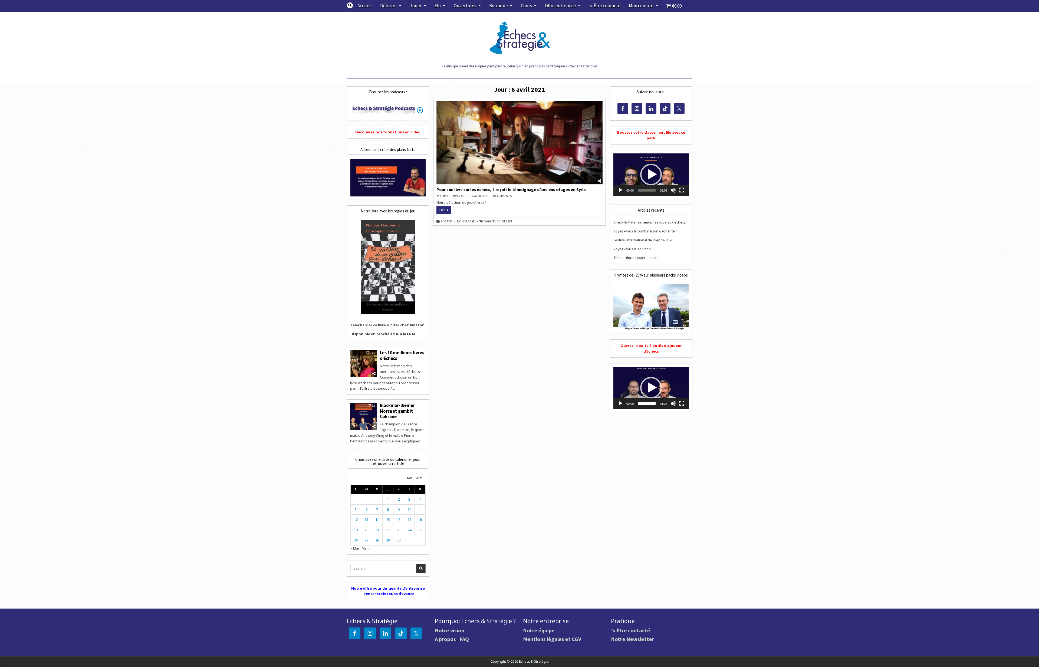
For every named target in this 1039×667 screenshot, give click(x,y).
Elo (438, 6)
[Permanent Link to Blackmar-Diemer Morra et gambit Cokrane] (363, 416)
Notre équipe (539, 630)
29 (388, 540)
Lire (445, 211)
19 (356, 529)
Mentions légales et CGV (552, 639)
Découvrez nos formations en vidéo (387, 132)
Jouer (416, 6)
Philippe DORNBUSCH (452, 196)
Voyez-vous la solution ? (633, 249)
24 (409, 529)
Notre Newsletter (632, 639)
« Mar (354, 548)
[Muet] (673, 190)
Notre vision (449, 630)
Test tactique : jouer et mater (636, 257)
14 (377, 519)
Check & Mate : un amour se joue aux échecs (649, 222)
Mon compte (641, 6)
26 (356, 540)
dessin (507, 221)
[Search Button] (350, 5)
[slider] (646, 190)
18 (420, 519)
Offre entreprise (560, 6)
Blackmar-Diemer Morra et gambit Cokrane (397, 410)
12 (356, 519)
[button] (651, 174)
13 (366, 519)
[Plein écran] (682, 190)
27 (366, 540)
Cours (526, 6)
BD (499, 221)
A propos (445, 639)
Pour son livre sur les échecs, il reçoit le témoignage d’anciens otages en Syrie (511, 189)
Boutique (498, 6)
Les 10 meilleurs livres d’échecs (402, 355)
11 (420, 509)
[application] (651, 174)
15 (388, 519)
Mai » (366, 548)
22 (388, 529)
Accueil (364, 6)
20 (366, 529)
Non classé (466, 221)
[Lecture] (620, 190)
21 (377, 529)
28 (377, 540)
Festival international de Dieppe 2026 (643, 240)
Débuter (388, 6)
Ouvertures (465, 6)
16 (398, 519)
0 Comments (502, 196)
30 (398, 540)
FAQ (464, 639)
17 (409, 519)
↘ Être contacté (604, 6)
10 (409, 509)
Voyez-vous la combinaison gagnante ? (645, 231)
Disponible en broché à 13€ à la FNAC (383, 333)
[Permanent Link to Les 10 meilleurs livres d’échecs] (363, 363)
